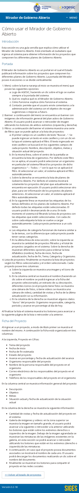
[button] (70, 18)
